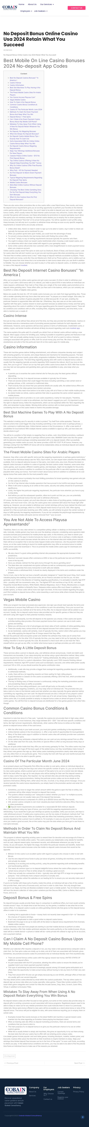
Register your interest (63, 1098)
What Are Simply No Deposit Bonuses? (24, 134)
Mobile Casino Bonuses (18, 182)
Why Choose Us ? (49, 1094)
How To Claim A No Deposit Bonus (23, 102)
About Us (32, 4)
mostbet (24, 265)
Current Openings (61, 1092)
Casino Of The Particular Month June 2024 (26, 109)
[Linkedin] (82, 1117)
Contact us (48, 1099)
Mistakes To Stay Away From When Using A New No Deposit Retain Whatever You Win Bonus (25, 126)
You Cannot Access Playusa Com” (22, 97)
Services (32, 1096)
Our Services (46, 4)
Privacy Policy (78, 1092)
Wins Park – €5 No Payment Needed (24, 170)
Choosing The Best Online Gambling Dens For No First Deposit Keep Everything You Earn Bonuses (25, 192)
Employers (25, 11)
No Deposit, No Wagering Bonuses (23, 131)
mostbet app (75, 328)
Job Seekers (40, 11)
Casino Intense (15, 83)
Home (21, 4)
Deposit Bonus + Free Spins (20, 117)
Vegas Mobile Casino (17, 100)
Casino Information (17, 85)
